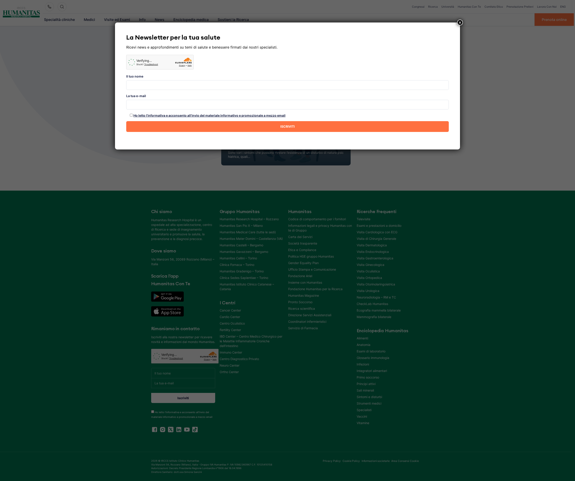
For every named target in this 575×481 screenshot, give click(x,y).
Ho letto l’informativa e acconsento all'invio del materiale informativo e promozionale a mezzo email (209, 115)
